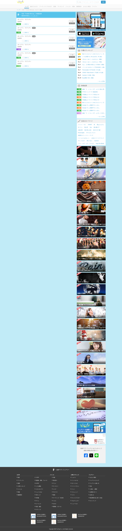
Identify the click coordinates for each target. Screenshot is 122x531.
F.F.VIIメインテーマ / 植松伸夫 (90, 92)
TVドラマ (55, 492)
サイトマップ (93, 500)
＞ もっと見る (101, 81)
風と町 (86, 127)
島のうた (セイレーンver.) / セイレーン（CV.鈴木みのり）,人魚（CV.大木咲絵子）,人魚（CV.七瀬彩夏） (94, 102)
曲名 (19, 477)
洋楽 (54, 477)
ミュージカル (39, 492)
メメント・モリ (82, 124)
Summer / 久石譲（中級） (89, 75)
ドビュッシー (75, 492)
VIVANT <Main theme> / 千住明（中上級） (93, 72)
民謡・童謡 (38, 506)
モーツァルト (75, 483)
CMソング (38, 494)
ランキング (61, 6)
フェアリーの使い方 (94, 483)
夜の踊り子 (96, 127)
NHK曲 (37, 497)
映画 (54, 494)
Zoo (91, 127)
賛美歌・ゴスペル (57, 506)
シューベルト (75, 503)
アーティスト (21, 480)
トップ (26, 6)
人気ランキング (21, 486)
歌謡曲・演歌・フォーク (41, 480)
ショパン (74, 477)
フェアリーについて (94, 480)
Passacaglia (81, 132)
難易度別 (78, 6)
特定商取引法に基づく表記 (96, 497)
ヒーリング (38, 503)
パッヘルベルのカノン (83, 138)
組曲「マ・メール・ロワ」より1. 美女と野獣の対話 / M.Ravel (94, 89)
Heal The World (100, 143)
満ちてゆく (89, 140)
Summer (96, 140)
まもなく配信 (87, 6)
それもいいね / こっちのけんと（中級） (92, 62)
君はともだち (100, 124)
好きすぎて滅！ (97, 130)
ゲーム (37, 500)
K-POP (37, 483)
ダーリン (80, 127)
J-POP (37, 477)
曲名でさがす (34, 6)
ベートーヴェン (75, 486)
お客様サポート (93, 492)
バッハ (73, 489)
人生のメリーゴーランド (97, 138)
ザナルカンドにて (90, 132)
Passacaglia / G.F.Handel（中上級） (91, 70)
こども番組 (38, 486)
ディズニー (55, 486)
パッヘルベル (75, 480)
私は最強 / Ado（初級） (88, 78)
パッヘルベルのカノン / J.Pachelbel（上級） (93, 67)
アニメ (54, 483)
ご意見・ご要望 (93, 489)
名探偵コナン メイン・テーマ (85, 135)
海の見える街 (87, 130)
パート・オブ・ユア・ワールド (86, 143)
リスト (73, 494)
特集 (73, 6)
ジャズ (54, 489)
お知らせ (92, 494)
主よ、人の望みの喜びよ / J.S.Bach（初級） (93, 64)
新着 (54, 6)
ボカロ (54, 503)
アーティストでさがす (45, 6)
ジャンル (68, 6)
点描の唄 (80, 130)
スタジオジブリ (39, 489)
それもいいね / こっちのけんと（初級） (92, 59)
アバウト (94, 6)
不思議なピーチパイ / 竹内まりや (90, 94)
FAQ (91, 486)
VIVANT (90, 124)
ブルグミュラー (75, 500)
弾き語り (55, 480)
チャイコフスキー (76, 497)
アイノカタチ (81, 140)
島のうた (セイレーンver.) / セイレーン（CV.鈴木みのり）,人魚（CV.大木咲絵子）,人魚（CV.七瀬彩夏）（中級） (94, 54)
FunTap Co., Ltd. (60, 529)
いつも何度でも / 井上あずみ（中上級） (92, 56)
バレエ (54, 500)
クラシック (38, 509)
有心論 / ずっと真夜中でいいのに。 (91, 105)
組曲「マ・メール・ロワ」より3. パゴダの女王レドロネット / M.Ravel (94, 113)
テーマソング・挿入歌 (58, 497)
